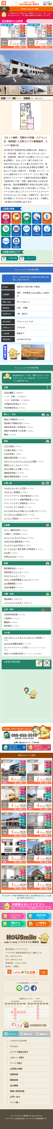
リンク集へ (15, 1102)
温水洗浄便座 (47, 234)
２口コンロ (16, 234)
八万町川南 (12, 258)
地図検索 (14, 1074)
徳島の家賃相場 (17, 1091)
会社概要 (14, 1085)
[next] (51, 66)
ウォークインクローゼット (16, 222)
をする (41, 916)
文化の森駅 (36, 293)
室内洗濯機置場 (16, 246)
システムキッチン (36, 222)
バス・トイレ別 (5, 246)
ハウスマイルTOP (18, 1041)
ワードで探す (16, 1063)
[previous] (2, 66)
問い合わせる (41, 924)
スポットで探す (17, 1057)
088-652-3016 (16, 924)
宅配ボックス (47, 222)
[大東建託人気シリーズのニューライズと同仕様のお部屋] (32, 358)
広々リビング (26, 222)
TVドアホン (6, 234)
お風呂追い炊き (26, 234)
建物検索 (14, 1080)
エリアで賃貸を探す (19, 1052)
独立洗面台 (37, 234)
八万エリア (30, 258)
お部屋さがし (15, 916)
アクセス (14, 1046)
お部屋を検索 (16, 1069)
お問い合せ (15, 1097)
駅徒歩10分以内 (5, 222)
